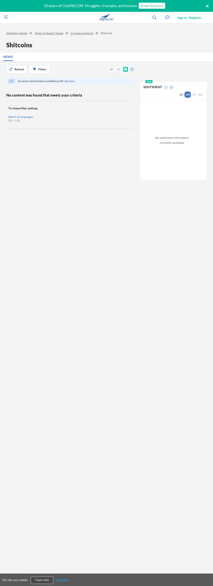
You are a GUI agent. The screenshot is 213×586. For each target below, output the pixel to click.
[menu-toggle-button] (5, 17)
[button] (167, 17)
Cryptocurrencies (81, 33)
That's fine (42, 580)
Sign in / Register (189, 18)
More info (62, 580)
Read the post (152, 5)
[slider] (130, 68)
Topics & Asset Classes (48, 33)
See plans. (69, 81)
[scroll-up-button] (206, 570)
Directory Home (16, 33)
